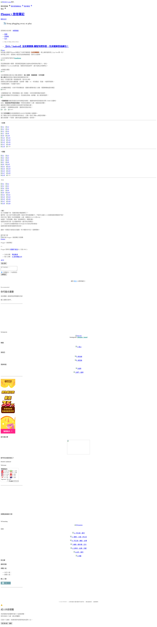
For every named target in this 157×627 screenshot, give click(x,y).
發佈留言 (3, 274)
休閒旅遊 (16, 30)
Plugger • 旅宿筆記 (12, 14)
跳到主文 (4, 19)
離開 (10, 623)
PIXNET (65, 601)
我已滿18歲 (4, 623)
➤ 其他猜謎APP (17, 256)
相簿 (5, 34)
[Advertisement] (12, 317)
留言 (16, 249)
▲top (2, 260)
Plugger (3, 239)
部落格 (6, 36)
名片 (5, 38)
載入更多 (3, 263)
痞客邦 (12, 249)
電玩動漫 (15, 254)
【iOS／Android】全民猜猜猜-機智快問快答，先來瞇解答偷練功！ (36, 46)
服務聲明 (95, 601)
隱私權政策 (89, 601)
